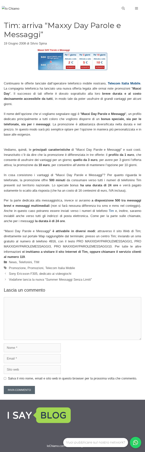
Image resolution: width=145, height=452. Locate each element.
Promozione (17, 268)
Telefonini (25, 262)
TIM (36, 262)
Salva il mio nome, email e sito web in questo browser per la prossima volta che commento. (72, 378)
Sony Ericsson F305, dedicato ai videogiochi (40, 274)
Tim (111, 211)
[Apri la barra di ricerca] (123, 8)
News (13, 262)
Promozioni (35, 268)
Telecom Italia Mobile (124, 83)
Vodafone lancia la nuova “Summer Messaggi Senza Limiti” (50, 279)
